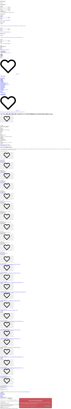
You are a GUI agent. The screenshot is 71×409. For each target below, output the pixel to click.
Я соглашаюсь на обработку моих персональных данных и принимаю (15, 391)
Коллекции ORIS (2, 78)
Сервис (1, 395)
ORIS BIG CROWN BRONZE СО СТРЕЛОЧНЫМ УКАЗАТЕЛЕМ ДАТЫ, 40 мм (11, 282)
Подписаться (10, 398)
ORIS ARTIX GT (2, 87)
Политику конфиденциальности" (13, 399)
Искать (1, 56)
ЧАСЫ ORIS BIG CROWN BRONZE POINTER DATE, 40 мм (9, 310)
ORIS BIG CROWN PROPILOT (4, 84)
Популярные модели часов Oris (4, 49)
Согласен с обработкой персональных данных (7, 12)
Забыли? (1, 16)
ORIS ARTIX (2, 88)
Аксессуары (2, 90)
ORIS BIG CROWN (3, 83)
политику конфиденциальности (25, 391)
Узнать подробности (3, 144)
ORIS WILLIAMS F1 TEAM (4, 89)
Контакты (1, 396)
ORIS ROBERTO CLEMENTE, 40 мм (5, 376)
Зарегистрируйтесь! (7, 20)
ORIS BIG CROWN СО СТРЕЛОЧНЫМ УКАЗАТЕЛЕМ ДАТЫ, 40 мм (10, 264)
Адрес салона (8, 144)
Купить (1, 145)
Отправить (2, 392)
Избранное (17, 110)
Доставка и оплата (3, 92)
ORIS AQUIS (2, 82)
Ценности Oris (2, 77)
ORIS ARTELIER (2, 85)
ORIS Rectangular (2, 86)
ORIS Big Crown (2, 172)
